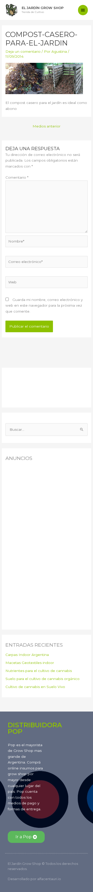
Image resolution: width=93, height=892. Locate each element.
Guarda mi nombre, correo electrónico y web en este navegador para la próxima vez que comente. (44, 305)
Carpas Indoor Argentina (27, 655)
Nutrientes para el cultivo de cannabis (38, 671)
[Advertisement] (31, 386)
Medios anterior (46, 126)
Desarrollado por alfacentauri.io (34, 879)
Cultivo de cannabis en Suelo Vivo (35, 687)
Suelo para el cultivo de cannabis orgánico (42, 679)
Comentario (16, 177)
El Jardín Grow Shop (43, 8)
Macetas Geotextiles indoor (29, 663)
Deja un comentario (23, 51)
